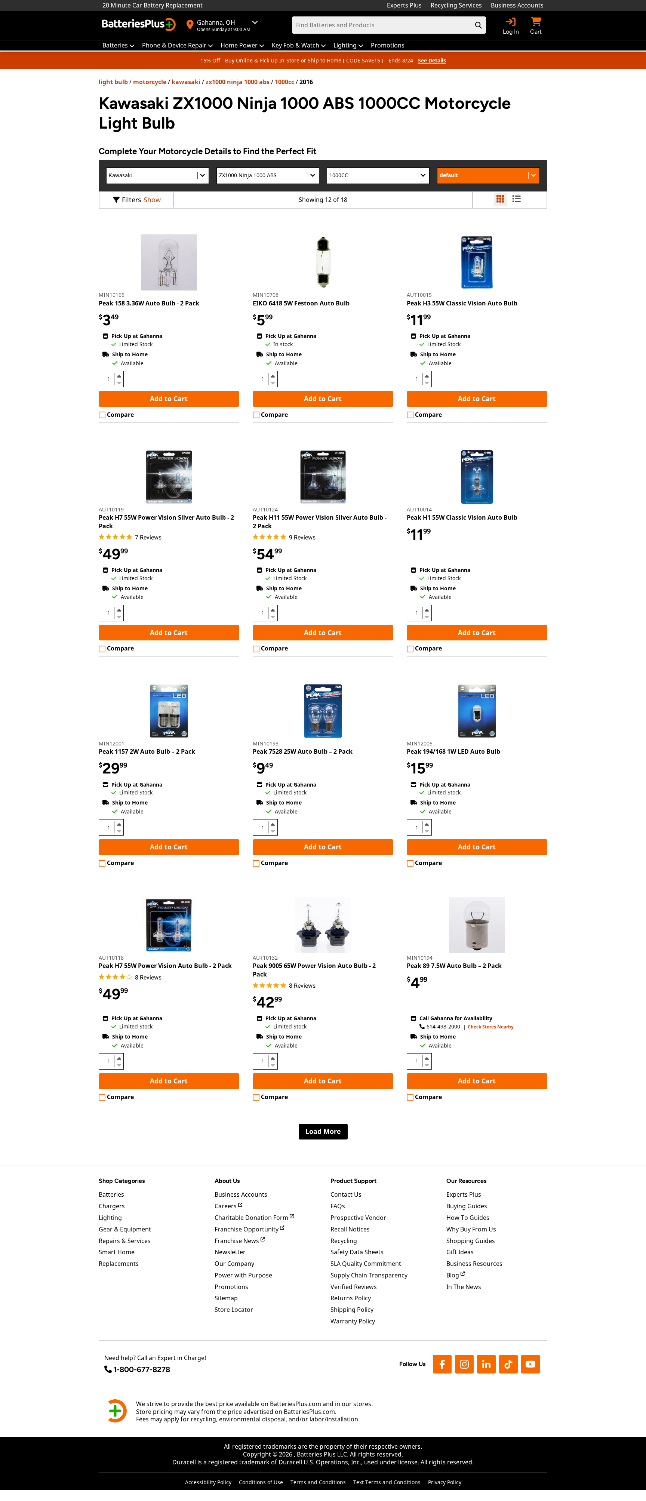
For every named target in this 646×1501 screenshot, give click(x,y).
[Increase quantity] (118, 376)
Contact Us (346, 1194)
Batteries (111, 1194)
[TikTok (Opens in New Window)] (508, 1364)
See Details (432, 60)
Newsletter (230, 1252)
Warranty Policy (352, 1321)
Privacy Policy (444, 1482)
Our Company (234, 1263)
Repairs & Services (125, 1241)
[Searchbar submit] (478, 25)
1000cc (284, 82)
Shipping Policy (351, 1309)
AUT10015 (419, 294)
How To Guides (467, 1218)
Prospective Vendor (358, 1218)
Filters (131, 199)
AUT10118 (111, 957)
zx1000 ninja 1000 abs (238, 82)
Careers (226, 1206)
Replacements (119, 1263)
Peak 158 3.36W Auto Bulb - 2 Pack (149, 303)
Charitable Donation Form (252, 1218)
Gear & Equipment (125, 1229)
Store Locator (234, 1309)
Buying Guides (466, 1206)
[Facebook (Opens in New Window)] (442, 1364)
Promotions (231, 1287)
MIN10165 (111, 294)
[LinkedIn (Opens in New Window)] (486, 1364)
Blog (453, 1275)
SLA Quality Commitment (365, 1263)
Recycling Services (456, 5)
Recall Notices (350, 1229)
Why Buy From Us (471, 1229)
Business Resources (474, 1263)
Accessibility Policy (208, 1482)
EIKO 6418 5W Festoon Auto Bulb (301, 303)
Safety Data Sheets (357, 1252)
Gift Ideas (460, 1252)
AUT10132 (265, 957)
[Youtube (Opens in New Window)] (530, 1364)
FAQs (337, 1206)
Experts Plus (404, 5)
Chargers (112, 1206)
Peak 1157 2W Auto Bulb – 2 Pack (147, 751)
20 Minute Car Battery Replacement (152, 5)
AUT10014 (419, 509)
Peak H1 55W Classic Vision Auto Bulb (462, 517)
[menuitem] (118, 45)
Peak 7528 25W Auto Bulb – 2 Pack (303, 751)
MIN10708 (266, 294)
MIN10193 (266, 743)
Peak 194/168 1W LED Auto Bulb (453, 751)
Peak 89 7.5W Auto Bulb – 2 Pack (454, 966)
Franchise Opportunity (247, 1229)
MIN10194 (420, 957)
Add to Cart (169, 398)
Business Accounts (517, 5)
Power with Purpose (243, 1275)
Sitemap (226, 1298)
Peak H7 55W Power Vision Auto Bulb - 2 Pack (165, 966)
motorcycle (149, 82)
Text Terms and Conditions (387, 1482)
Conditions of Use (261, 1482)
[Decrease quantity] (118, 382)
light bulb (113, 82)
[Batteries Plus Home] (140, 25)
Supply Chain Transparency (368, 1275)
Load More (323, 1131)
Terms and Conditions (318, 1482)
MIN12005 (420, 743)
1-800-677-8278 (142, 1369)
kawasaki (186, 82)
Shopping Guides (470, 1241)
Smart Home (117, 1252)
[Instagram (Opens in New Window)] (464, 1364)
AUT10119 (111, 509)
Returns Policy (350, 1298)
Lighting (110, 1218)
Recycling (343, 1241)
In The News (463, 1287)
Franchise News (238, 1241)
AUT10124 (265, 509)
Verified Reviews (353, 1287)
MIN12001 (111, 743)
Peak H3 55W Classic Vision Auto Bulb (462, 303)
